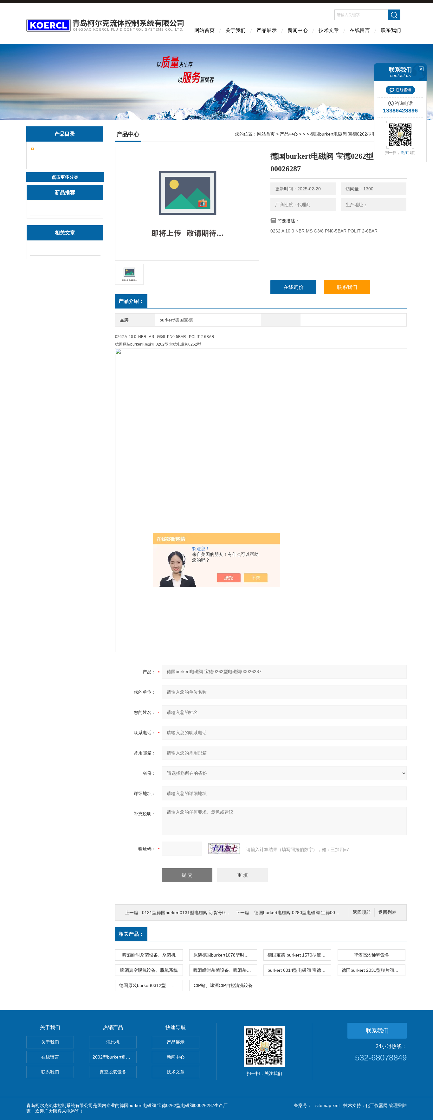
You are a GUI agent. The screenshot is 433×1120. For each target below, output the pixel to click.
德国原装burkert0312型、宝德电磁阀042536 (151, 985)
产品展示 (266, 30)
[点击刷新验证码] (224, 848)
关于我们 (235, 30)
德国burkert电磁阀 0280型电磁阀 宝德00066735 (302, 912)
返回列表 (387, 912)
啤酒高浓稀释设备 (371, 955)
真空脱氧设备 (113, 1071)
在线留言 (360, 30)
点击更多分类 (65, 177)
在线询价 (293, 287)
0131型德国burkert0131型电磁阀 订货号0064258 (191, 912)
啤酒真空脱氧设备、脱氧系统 (149, 970)
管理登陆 (398, 1105)
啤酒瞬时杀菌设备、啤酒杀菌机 (224, 970)
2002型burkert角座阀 (114, 1057)
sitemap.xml (327, 1105)
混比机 (113, 1042)
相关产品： (131, 934)
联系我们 (391, 30)
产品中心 (289, 134)
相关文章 (65, 232)
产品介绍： (131, 301)
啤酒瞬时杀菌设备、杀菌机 (149, 955)
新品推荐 (65, 192)
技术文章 (329, 30)
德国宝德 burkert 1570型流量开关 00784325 (299, 955)
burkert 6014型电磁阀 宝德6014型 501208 (299, 970)
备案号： (303, 1105)
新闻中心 (298, 30)
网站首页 (204, 30)
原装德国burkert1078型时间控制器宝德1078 (225, 955)
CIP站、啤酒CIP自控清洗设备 (223, 985)
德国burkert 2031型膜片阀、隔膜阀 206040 (373, 970)
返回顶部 (362, 912)
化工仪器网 (376, 1105)
